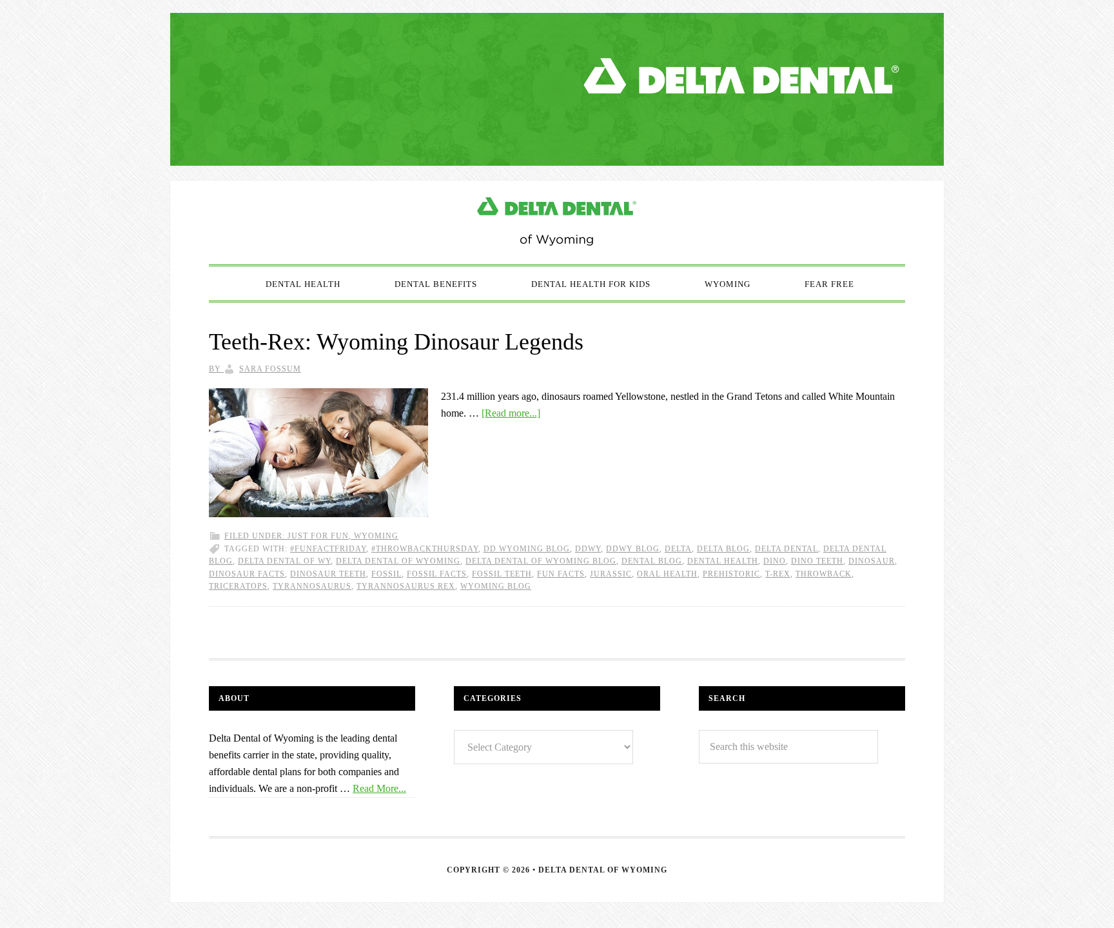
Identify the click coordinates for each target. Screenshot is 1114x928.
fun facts (561, 573)
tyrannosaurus (312, 586)
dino (774, 561)
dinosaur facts (247, 573)
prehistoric (731, 573)
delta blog (723, 548)
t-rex (777, 573)
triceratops (238, 586)
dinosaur (871, 561)
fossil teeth (502, 573)
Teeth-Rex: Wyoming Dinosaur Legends (396, 342)
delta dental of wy (284, 561)
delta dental (786, 548)
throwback (824, 573)
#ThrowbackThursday (424, 548)
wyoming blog (495, 586)
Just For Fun (318, 535)
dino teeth (817, 561)
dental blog (651, 561)
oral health (667, 573)
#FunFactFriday (328, 548)
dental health (722, 561)
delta (678, 548)
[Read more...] (511, 413)
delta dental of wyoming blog (540, 561)
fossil (386, 573)
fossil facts (437, 573)
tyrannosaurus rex (406, 586)
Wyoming (376, 535)
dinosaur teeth (328, 573)
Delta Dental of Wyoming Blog (557, 222)
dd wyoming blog (527, 548)
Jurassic (611, 573)
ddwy (588, 548)
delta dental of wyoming (398, 561)
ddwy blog (633, 548)
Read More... (379, 788)
